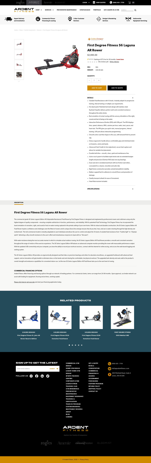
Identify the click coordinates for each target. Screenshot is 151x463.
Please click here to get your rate (24, 282)
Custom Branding (73, 406)
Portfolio (97, 10)
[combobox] (127, 10)
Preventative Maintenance (67, 10)
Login (86, 2)
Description (18, 202)
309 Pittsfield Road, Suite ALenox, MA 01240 (121, 374)
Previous (19, 37)
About (68, 412)
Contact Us (93, 391)
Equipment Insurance (74, 396)
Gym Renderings (72, 389)
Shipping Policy (95, 389)
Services (49, 10)
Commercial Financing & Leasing (94, 373)
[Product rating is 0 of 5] (92, 62)
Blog (68, 414)
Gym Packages (85, 10)
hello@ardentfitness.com (120, 368)
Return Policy (94, 386)
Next (19, 81)
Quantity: (91, 76)
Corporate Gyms (72, 381)
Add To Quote (117, 88)
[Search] (135, 10)
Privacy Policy (84, 459)
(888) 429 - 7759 (117, 363)
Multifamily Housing (74, 409)
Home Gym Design (73, 368)
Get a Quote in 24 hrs (111, 10)
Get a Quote (93, 363)
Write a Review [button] (114, 62)
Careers (69, 417)
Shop (39, 10)
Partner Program (96, 384)
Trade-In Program (73, 404)
